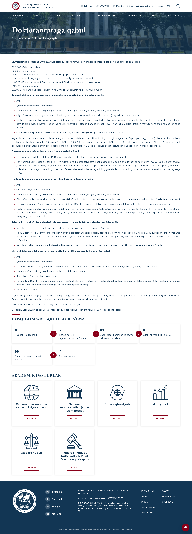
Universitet (18, 15)
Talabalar (146, 513)
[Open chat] (185, 527)
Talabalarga (134, 15)
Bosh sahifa (19, 38)
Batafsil (31, 418)
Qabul (57, 15)
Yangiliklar (174, 15)
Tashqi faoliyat (106, 15)
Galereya (167, 502)
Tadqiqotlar (79, 15)
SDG (154, 15)
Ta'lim (39, 15)
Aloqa (165, 491)
